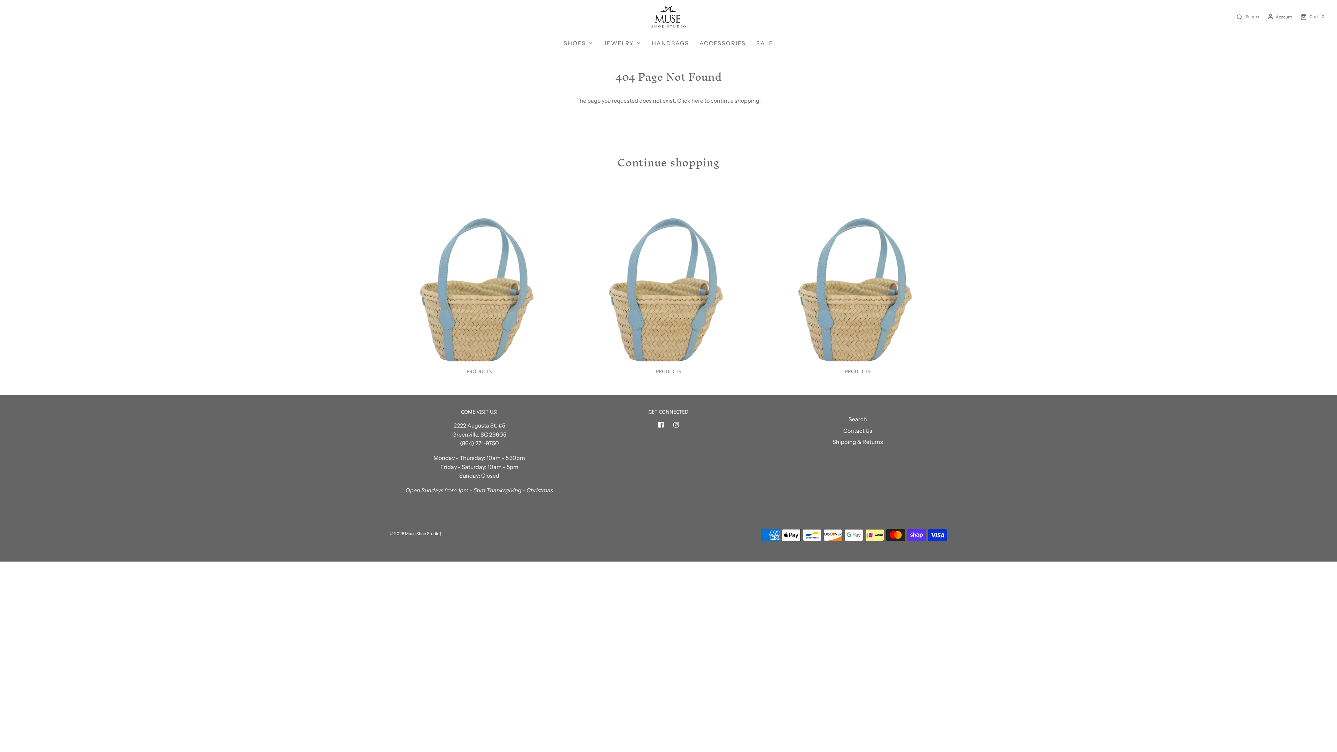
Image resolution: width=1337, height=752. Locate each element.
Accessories (722, 43)
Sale (764, 43)
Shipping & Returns (857, 441)
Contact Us (857, 430)
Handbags (670, 43)
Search (858, 419)
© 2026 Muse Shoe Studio (414, 533)
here (697, 100)
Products (479, 371)
